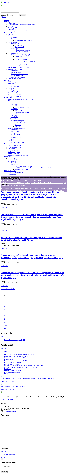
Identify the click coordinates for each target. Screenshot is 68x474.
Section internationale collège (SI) (20, 55)
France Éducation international (23, 166)
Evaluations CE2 (16, 72)
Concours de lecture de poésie (16, 128)
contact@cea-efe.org (12, 411)
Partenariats (14, 164)
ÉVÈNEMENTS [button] (9, 98)
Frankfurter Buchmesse (17, 120)
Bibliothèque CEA (13, 28)
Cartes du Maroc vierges (14, 78)
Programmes (14, 39)
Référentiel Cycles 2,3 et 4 (18, 77)
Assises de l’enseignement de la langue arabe (20, 99)
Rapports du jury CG (17, 137)
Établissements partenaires (11, 364)
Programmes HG (23, 64)
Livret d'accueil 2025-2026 (15, 145)
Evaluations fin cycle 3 (17, 75)
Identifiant (3, 466)
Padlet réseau (15, 131)
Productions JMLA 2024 (22, 112)
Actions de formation (14, 161)
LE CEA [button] (6, 21)
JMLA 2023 (14, 113)
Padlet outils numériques (14, 147)
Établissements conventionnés (12, 362)
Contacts (10, 26)
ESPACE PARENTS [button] (10, 171)
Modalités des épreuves (21, 51)
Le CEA (3, 394)
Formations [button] (7, 156)
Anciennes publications (14, 94)
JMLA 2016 (14, 115)
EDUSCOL (7, 369)
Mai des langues (12, 133)
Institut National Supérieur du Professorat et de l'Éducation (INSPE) (34, 167)
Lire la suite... (4, 207)
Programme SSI (19, 47)
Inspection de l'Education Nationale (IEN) (16, 356)
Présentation (11, 23)
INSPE (6, 373)
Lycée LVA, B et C (16, 48)
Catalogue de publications (15, 82)
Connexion (4, 471)
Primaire (10, 36)
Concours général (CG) (14, 134)
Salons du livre (12, 118)
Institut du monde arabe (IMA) (12, 370)
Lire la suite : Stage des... (8, 381)
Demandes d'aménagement (15, 172)
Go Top (3, 457)
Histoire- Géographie (21, 59)
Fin (5, 328)
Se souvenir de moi (6, 470)
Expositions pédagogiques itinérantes (18, 155)
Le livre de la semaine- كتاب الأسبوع (14, 340)
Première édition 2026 (17, 142)
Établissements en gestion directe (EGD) (15, 361)
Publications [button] (7, 80)
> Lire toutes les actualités (8, 289)
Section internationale (14, 53)
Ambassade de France (10, 353)
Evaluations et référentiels (15, 69)
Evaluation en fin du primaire (19, 74)
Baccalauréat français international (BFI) (19, 67)
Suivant (6, 325)
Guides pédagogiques (14, 152)
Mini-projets (11, 148)
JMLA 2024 (14, 109)
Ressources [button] (7, 144)
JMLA (10, 101)
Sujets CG (14, 139)
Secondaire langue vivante (15, 42)
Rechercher (4, 15)
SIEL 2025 (18, 126)
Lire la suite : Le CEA (7, 400)
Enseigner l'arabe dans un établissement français (24, 31)
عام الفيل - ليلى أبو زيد (14, 341)
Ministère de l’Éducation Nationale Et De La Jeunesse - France (21, 367)
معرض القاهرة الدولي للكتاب (19, 121)
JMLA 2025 (14, 104)
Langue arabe (15, 86)
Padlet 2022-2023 (13, 150)
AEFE (6, 351)
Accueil (6, 20)
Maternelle (11, 34)
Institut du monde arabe (21, 169)
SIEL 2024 (18, 125)
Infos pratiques (12, 29)
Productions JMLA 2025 (22, 107)
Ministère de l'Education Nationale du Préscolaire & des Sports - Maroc (24, 365)
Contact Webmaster (9, 454)
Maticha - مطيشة (16, 96)
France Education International (12, 372)
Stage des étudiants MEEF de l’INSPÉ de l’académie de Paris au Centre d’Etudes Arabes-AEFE (28, 378)
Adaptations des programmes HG (27, 61)
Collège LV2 (15, 43)
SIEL (12, 123)
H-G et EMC (15, 91)
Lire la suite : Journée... (7, 389)
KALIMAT (11, 141)
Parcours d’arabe (12, 174)
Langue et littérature (20, 58)
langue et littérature (16, 90)
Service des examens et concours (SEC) (15, 358)
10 (5, 322)
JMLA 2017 (14, 160)
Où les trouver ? (12, 93)
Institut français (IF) (9, 359)
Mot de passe (4, 468)
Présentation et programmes (22, 50)
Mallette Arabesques (13, 153)
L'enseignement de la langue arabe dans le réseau (21, 24)
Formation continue (16, 163)
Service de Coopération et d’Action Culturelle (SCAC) (19, 354)
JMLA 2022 (14, 117)
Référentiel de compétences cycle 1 (25, 40)
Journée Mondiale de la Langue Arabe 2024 (13, 386)
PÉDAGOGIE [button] (8, 32)
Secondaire (11, 88)
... (4, 306)
